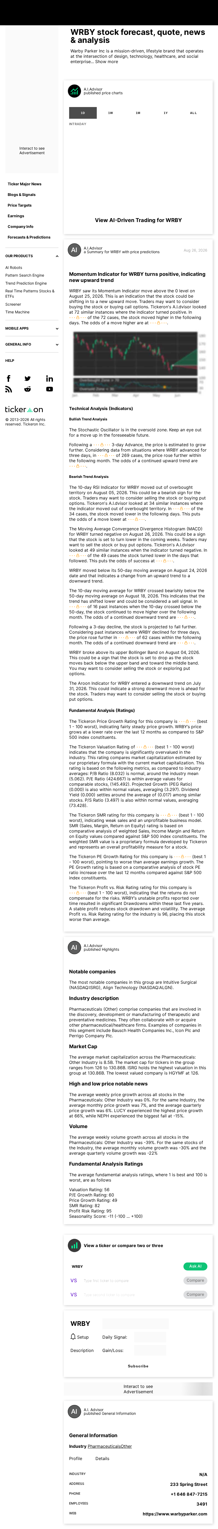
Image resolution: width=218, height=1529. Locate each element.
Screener (13, 304)
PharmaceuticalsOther (110, 1446)
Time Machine (17, 312)
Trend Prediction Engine (26, 283)
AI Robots (13, 267)
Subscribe (138, 1366)
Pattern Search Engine (24, 275)
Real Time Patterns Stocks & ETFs (29, 293)
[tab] (83, 113)
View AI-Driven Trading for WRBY (138, 220)
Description (82, 1350)
